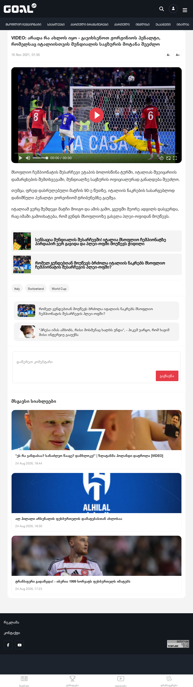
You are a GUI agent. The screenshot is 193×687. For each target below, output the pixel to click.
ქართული (122, 24)
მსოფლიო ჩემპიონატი (23, 24)
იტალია (183, 24)
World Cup (59, 288)
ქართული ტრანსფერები (89, 24)
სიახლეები (56, 24)
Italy (17, 288)
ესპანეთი (163, 24)
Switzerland (36, 288)
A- (168, 54)
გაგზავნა (167, 375)
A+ (178, 54)
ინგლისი (143, 24)
